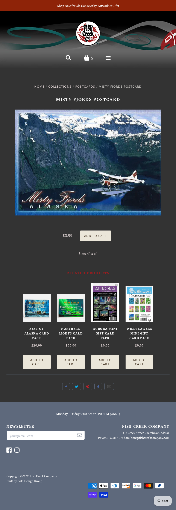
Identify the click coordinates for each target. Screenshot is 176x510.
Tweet (76, 386)
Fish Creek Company (43, 476)
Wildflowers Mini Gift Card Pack (139, 333)
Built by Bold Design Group (24, 481)
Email (109, 386)
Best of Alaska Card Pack (36, 333)
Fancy (98, 386)
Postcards (85, 86)
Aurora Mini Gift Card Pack (105, 333)
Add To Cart (36, 362)
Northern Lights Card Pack (71, 333)
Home (39, 86)
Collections (59, 86)
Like (66, 386)
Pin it (87, 386)
